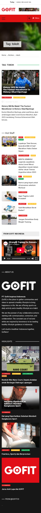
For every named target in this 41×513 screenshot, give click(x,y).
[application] (20, 250)
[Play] (5, 258)
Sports (21, 139)
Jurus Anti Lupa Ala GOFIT (13, 489)
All (20, 176)
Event (21, 137)
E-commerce (23, 192)
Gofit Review (16, 373)
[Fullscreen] (36, 258)
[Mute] (33, 258)
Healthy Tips (7, 97)
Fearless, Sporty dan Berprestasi (16, 454)
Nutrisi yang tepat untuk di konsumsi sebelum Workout (28, 185)
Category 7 (22, 203)
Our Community (20, 97)
